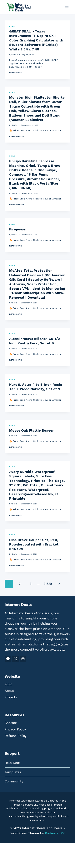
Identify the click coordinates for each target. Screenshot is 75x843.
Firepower (18, 229)
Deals (12, 26)
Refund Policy (16, 736)
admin (15, 54)
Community (14, 781)
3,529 (48, 584)
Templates (13, 772)
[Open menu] (66, 7)
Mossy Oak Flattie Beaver (31, 430)
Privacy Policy (15, 729)
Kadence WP (55, 833)
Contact (11, 723)
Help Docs (12, 763)
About (9, 691)
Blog (8, 684)
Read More (16, 72)
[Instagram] (23, 659)
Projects (11, 697)
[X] (15, 659)
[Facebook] (8, 659)
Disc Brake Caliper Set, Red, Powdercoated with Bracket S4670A (34, 544)
